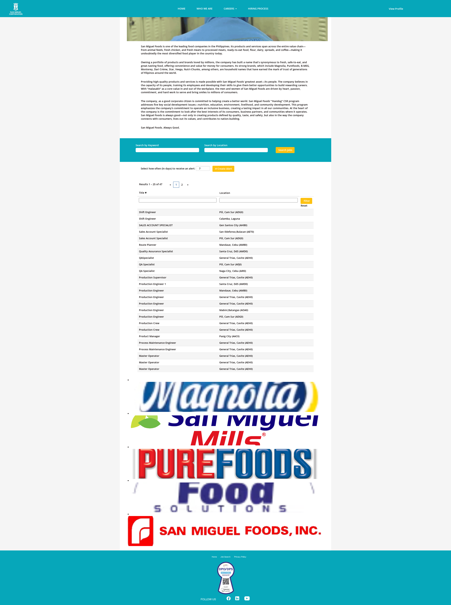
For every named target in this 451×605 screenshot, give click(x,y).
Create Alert (224, 168)
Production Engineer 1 (152, 284)
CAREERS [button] (229, 8)
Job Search (225, 556)
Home (214, 556)
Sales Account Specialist (153, 231)
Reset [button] (304, 205)
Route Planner (147, 244)
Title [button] (142, 192)
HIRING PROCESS (258, 8)
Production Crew (149, 323)
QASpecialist (146, 258)
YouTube (247, 598)
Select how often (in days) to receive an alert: (168, 168)
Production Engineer (151, 290)
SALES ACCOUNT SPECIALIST (156, 225)
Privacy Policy (240, 556)
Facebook (228, 598)
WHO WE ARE (204, 8)
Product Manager (149, 336)
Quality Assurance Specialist (156, 251)
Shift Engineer (147, 212)
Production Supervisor (152, 277)
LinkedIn (237, 598)
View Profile (396, 8)
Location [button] (225, 193)
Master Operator (149, 355)
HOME (181, 8)
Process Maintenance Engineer (157, 342)
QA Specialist (147, 264)
